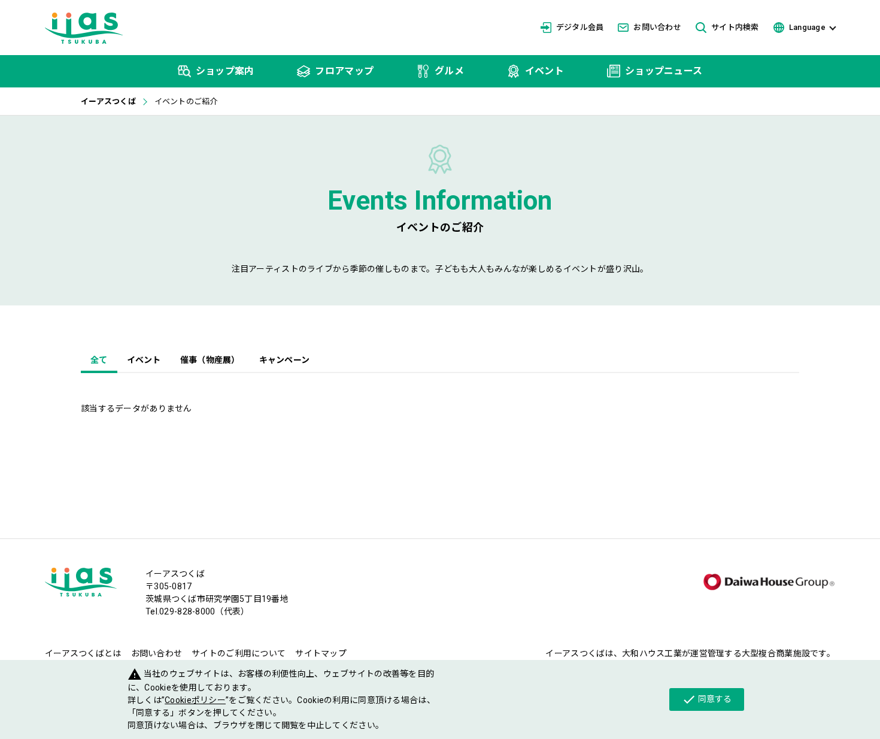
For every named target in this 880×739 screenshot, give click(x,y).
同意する (707, 699)
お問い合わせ (657, 27)
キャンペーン (284, 360)
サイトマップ (321, 653)
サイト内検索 (735, 27)
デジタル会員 (580, 27)
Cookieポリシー (195, 700)
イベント (144, 360)
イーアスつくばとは (83, 653)
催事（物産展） (210, 360)
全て (99, 360)
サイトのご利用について (239, 653)
